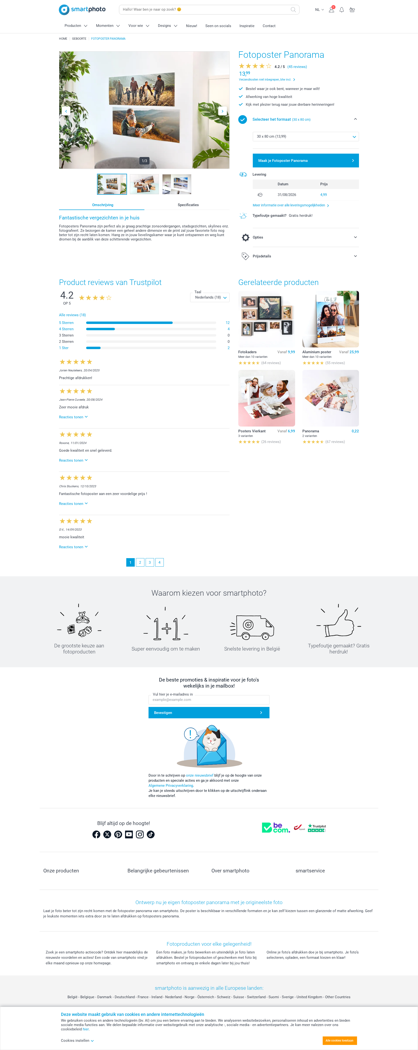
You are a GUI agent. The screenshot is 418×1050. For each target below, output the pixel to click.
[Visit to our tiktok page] (151, 834)
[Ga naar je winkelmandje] (352, 9)
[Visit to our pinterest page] (118, 834)
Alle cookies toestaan (339, 1040)
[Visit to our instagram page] (140, 834)
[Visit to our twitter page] (107, 834)
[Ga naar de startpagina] (82, 9)
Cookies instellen (75, 1040)
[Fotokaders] (266, 319)
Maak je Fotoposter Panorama (283, 160)
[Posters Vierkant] (266, 398)
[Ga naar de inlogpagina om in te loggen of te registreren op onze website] (331, 9)
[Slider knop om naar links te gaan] (66, 110)
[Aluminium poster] (330, 319)
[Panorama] (330, 398)
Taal (197, 292)
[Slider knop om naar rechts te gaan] (222, 110)
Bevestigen (163, 713)
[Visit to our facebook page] (96, 834)
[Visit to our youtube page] (129, 834)
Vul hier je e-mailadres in (173, 694)
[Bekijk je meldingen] (342, 9)
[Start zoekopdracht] (293, 9)
